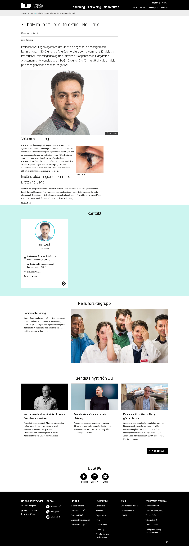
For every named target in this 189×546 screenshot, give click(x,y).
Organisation (101, 515)
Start (23, 13)
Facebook (54, 506)
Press (98, 519)
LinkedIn (54, 516)
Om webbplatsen (152, 505)
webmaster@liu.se (153, 532)
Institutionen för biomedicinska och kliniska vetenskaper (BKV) (41, 258)
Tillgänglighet (151, 519)
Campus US (76, 515)
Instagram (55, 511)
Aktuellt (143, 7)
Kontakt (164, 7)
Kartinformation (77, 505)
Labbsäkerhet (101, 524)
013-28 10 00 (29, 514)
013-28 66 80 (32, 276)
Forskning (94, 7)
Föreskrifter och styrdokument (102, 536)
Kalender (99, 510)
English (155, 3)
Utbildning (78, 7)
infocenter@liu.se (31, 510)
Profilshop (100, 529)
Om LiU (134, 7)
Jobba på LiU (154, 7)
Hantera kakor (151, 515)
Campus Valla (76, 510)
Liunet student (126, 510)
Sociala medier (151, 524)
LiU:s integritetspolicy (155, 510)
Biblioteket (100, 505)
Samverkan (111, 7)
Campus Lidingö (78, 524)
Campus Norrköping (79, 519)
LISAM (124, 515)
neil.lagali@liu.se (34, 271)
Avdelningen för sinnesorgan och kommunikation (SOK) (40, 265)
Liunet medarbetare (128, 505)
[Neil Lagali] (45, 283)
